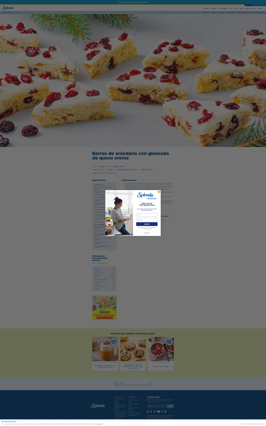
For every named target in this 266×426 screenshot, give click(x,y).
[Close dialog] (159, 192)
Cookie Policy (99, 424)
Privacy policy (149, 228)
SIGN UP (146, 224)
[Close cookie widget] (264, 420)
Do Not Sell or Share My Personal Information (251, 424)
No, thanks (147, 233)
